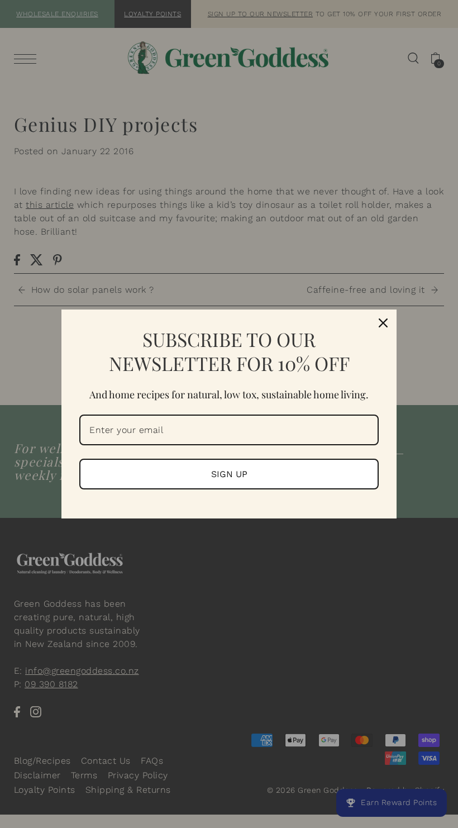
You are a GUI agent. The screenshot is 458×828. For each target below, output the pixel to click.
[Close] (383, 323)
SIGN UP (229, 474)
